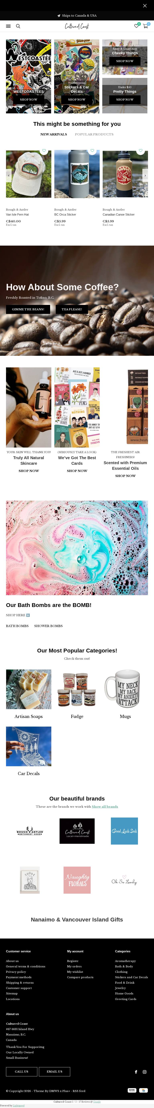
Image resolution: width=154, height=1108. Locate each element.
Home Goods (124, 993)
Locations (13, 999)
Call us (21, 1071)
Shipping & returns (20, 982)
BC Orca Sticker (65, 214)
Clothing (121, 972)
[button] (9, 26)
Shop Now (28, 99)
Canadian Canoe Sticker (119, 214)
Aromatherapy (125, 961)
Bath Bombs (17, 626)
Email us (54, 1071)
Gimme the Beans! (28, 309)
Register (73, 961)
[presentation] (9, 175)
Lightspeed (18, 1105)
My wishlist (75, 972)
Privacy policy (16, 972)
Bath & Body (124, 966)
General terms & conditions (25, 966)
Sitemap (12, 993)
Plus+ (66, 1091)
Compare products (80, 977)
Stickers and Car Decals (131, 977)
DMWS (54, 1091)
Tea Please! (72, 309)
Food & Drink (124, 982)
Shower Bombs (48, 626)
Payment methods (18, 977)
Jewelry (120, 988)
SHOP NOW (125, 476)
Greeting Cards (125, 999)
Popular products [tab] (94, 134)
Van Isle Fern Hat (17, 214)
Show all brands (105, 807)
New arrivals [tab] (54, 134)
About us (12, 961)
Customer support (19, 988)
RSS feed (79, 1091)
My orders (74, 966)
